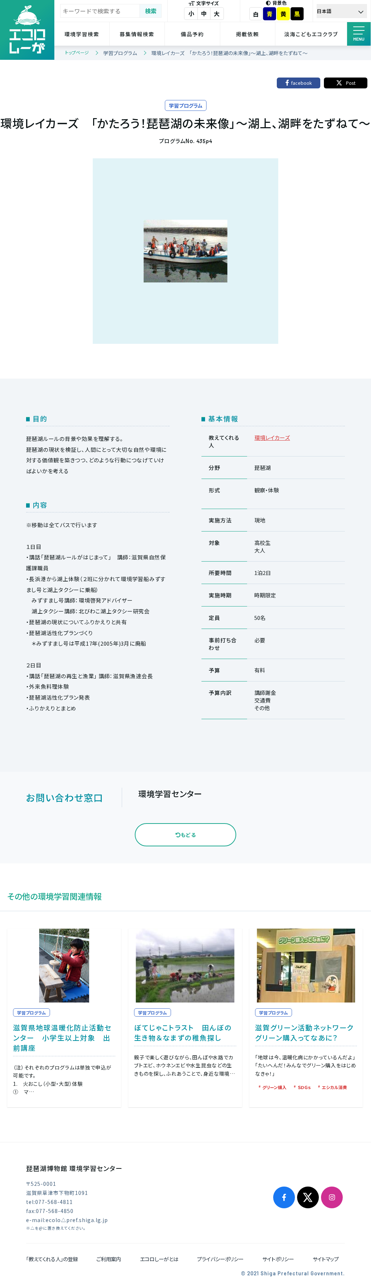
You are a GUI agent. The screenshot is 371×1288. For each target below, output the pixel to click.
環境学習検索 (81, 34)
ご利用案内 (108, 1259)
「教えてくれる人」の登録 (52, 1259)
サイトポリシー (278, 1259)
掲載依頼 (247, 34)
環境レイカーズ (272, 437)
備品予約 (192, 34)
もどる (188, 834)
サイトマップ (326, 1259)
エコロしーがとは (159, 1259)
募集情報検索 (137, 34)
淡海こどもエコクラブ (311, 34)
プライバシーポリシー (220, 1259)
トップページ (77, 52)
